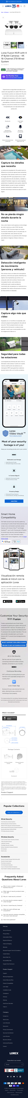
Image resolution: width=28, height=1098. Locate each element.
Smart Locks (3, 850)
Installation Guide (7, 990)
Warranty (5, 947)
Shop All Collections (13, 812)
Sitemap (5, 1000)
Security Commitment (8, 1033)
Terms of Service (7, 930)
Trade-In (5, 1006)
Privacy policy (20, 1090)
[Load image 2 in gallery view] (14, 45)
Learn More (14, 501)
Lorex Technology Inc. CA (13, 1088)
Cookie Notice (6, 953)
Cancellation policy (15, 1094)
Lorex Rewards (6, 1023)
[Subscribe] (22, 1064)
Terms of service (10, 1092)
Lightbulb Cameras (5, 843)
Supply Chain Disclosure (8, 964)
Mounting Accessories (6, 863)
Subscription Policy (7, 937)
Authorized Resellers (8, 1043)
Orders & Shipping (7, 943)
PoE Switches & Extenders (6, 864)
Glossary (5, 996)
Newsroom (5, 1026)
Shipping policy (19, 1092)
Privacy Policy (6, 933)
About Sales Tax (6, 957)
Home (2, 12)
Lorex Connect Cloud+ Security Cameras (10, 839)
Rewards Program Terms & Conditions (12, 950)
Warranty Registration (8, 976)
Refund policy (13, 1090)
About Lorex (6, 1019)
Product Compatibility (8, 983)
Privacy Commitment (8, 1029)
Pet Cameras (4, 849)
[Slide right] (26, 45)
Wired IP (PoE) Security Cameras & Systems (10, 825)
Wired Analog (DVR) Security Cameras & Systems (12, 827)
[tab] (9, 718)
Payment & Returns (7, 940)
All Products (6, 12)
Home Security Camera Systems (8, 821)
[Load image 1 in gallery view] (7, 45)
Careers (5, 1046)
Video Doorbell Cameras (6, 841)
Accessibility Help (7, 960)
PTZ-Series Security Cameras (7, 831)
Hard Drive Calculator (8, 1003)
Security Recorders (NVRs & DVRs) (8, 829)
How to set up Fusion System (14, 645)
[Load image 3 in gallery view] (21, 45)
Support (5, 973)
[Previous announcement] (2, 1)
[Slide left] (1, 45)
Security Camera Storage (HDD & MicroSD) (10, 859)
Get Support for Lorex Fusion (14, 642)
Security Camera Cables (6, 861)
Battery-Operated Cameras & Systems (9, 847)
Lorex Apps (5, 986)
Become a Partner (7, 1039)
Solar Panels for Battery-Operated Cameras (10, 868)
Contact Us (5, 1016)
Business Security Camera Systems (8, 823)
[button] (3, 6)
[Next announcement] (25, 1)
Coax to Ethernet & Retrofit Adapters (9, 866)
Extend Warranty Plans (8, 980)
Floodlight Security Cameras (7, 845)
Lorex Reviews (6, 1036)
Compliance (6, 993)
